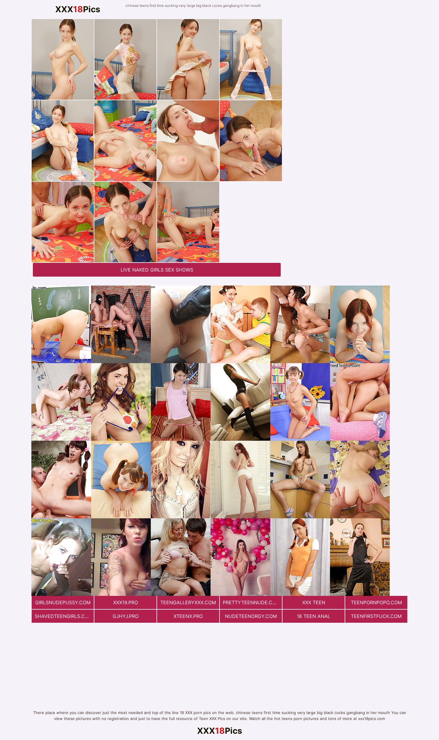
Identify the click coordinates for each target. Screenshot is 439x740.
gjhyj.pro (126, 616)
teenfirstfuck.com (376, 616)
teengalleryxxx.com (188, 602)
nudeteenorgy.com (251, 616)
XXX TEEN (313, 602)
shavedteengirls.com (64, 616)
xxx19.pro (125, 602)
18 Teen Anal (313, 616)
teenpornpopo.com (376, 602)
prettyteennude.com (251, 602)
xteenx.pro (188, 616)
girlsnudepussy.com (62, 602)
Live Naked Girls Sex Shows (157, 270)
